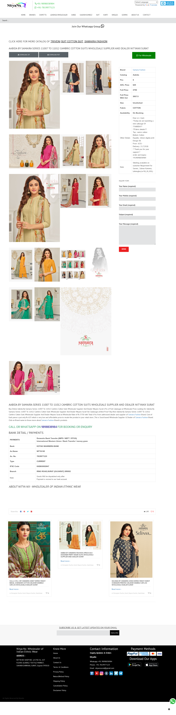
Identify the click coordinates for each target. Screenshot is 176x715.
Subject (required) (126, 214)
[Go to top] (169, 709)
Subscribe (114, 633)
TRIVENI (55, 41)
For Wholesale (144, 55)
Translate (153, 5)
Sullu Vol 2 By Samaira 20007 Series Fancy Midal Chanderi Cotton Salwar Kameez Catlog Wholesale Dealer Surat (27, 583)
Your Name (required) (127, 186)
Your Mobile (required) (128, 195)
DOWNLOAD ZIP (24, 55)
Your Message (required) (128, 224)
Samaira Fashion (139, 70)
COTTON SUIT (75, 41)
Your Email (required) (127, 205)
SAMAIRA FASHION (96, 41)
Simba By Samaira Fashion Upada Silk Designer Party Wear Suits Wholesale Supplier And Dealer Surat (77, 555)
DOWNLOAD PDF (54, 55)
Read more (14, 589)
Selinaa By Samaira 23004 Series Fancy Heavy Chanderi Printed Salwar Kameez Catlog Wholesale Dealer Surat (131, 583)
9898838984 (49, 426)
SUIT (63, 41)
